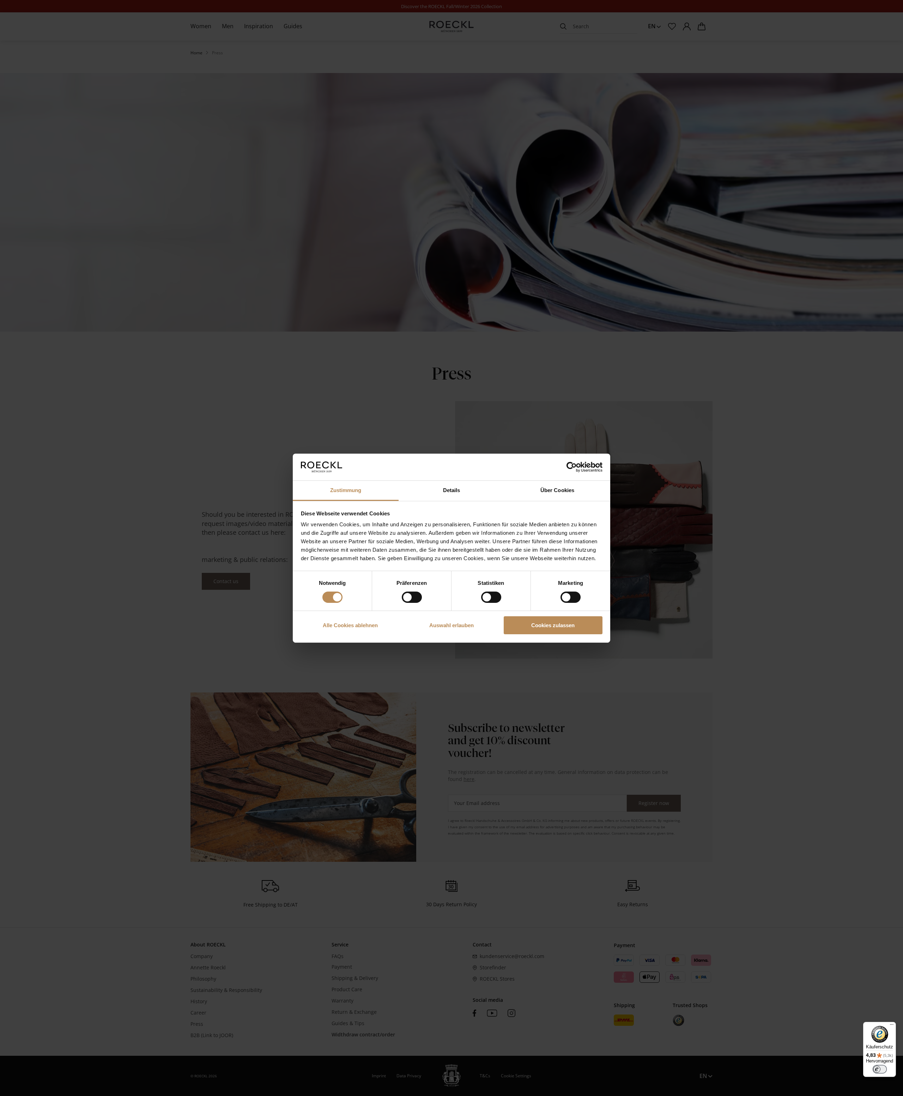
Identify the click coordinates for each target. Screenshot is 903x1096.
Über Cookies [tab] (557, 490)
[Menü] (891, 1026)
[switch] (412, 597)
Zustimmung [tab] (346, 490)
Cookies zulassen (553, 625)
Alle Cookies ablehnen (350, 625)
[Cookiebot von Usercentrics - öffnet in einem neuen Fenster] (571, 467)
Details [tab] (451, 490)
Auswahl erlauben (451, 625)
